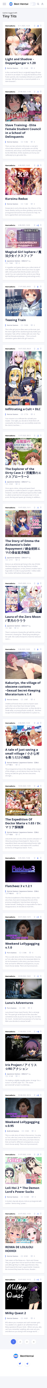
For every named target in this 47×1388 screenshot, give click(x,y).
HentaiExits (10, 26)
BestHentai (27, 1356)
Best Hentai (21, 4)
